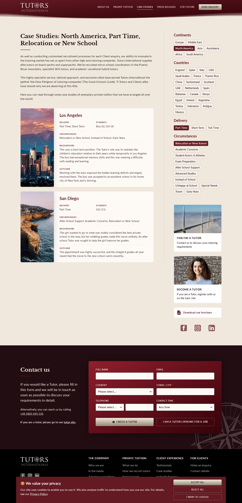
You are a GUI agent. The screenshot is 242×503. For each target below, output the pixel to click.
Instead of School (185, 179)
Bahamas (180, 94)
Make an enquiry (200, 465)
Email (159, 369)
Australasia (213, 48)
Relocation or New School (191, 143)
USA (211, 70)
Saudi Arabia (182, 76)
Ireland (190, 100)
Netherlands (192, 88)
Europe (179, 42)
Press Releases (166, 7)
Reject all (197, 489)
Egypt (178, 100)
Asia (199, 48)
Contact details (199, 471)
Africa (178, 54)
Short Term (198, 127)
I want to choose (197, 497)
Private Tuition (123, 7)
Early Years (193, 191)
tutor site (69, 422)
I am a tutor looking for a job (185, 421)
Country (101, 385)
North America (184, 48)
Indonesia (193, 106)
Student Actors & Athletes (190, 155)
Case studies (164, 471)
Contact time (164, 401)
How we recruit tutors (136, 471)
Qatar (192, 70)
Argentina (204, 100)
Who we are (96, 465)
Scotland (209, 82)
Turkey (179, 106)
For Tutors (187, 7)
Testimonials (164, 465)
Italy (201, 70)
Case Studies (145, 7)
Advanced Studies (185, 173)
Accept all (197, 482)
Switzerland (193, 82)
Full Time (213, 127)
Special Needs (209, 185)
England (180, 70)
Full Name (102, 369)
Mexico (179, 112)
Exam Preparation (185, 161)
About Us (103, 7)
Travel (178, 191)
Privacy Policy (38, 494)
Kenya (206, 94)
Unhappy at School (186, 185)
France (197, 76)
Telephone (102, 401)
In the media (96, 471)
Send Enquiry (210, 7)
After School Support (187, 167)
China (178, 82)
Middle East (195, 42)
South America (194, 54)
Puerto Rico (212, 76)
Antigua (207, 106)
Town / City (163, 385)
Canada (194, 94)
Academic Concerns (186, 149)
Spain (206, 88)
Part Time (181, 127)
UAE (178, 88)
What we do (130, 465)
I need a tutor (126, 421)
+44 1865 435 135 (31, 413)
